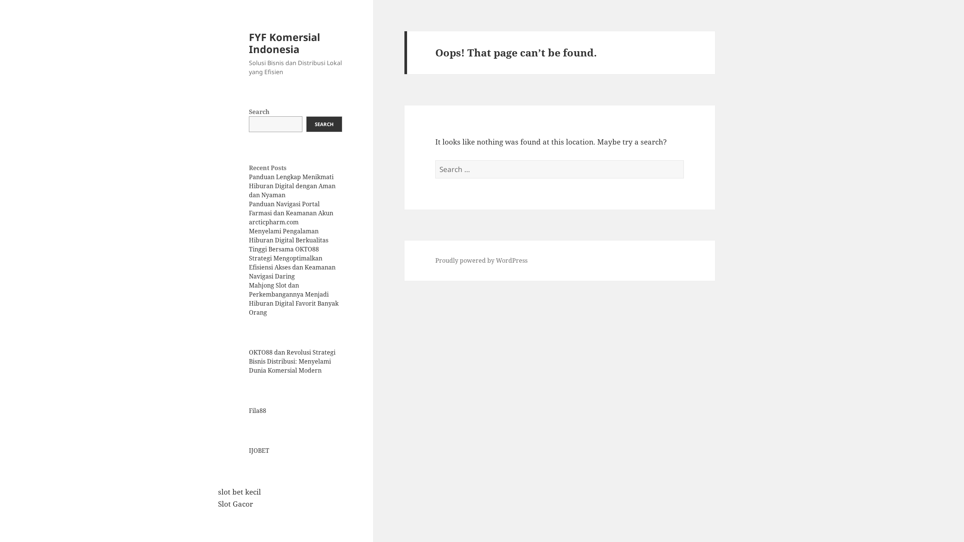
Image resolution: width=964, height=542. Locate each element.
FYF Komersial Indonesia (284, 43)
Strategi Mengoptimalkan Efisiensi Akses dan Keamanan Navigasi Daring (292, 267)
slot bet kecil (239, 492)
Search (259, 112)
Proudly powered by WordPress (481, 260)
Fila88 (257, 410)
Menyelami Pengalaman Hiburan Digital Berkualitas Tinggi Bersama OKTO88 (288, 240)
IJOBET (259, 450)
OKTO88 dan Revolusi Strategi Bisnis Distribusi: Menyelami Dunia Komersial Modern (292, 361)
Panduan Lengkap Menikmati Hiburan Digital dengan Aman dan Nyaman (292, 186)
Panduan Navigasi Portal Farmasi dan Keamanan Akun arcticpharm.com (291, 213)
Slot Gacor (235, 504)
